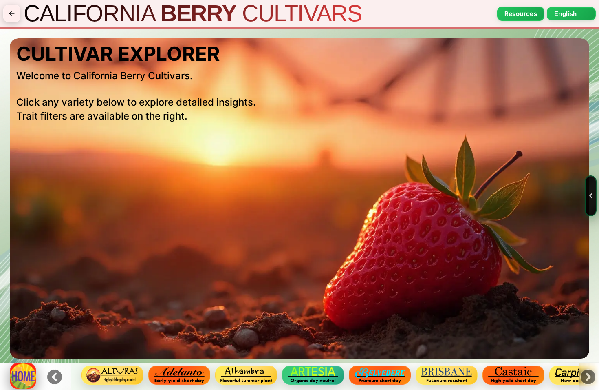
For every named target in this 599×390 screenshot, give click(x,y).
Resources (520, 14)
